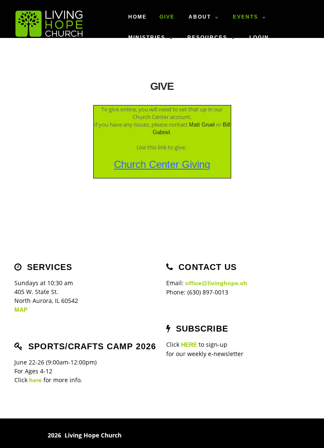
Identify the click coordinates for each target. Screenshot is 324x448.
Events (245, 17)
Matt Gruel (202, 124)
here (35, 380)
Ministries (146, 37)
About (200, 17)
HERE (189, 344)
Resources (207, 37)
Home (137, 17)
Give (167, 17)
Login (259, 37)
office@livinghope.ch (216, 283)
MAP (20, 309)
